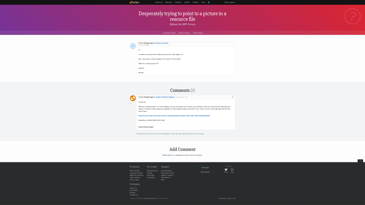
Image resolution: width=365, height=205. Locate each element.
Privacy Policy (222, 198)
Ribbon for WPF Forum (182, 24)
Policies (132, 193)
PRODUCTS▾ (158, 2)
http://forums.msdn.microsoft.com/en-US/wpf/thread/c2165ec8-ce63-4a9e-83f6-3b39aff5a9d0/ (174, 116)
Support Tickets (167, 175)
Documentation (166, 171)
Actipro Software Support (165, 97)
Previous (170, 33)
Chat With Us (166, 177)
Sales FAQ (150, 175)
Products (134, 166)
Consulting (151, 177)
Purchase (152, 166)
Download (205, 168)
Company (135, 184)
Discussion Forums (167, 173)
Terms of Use (231, 198)
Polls (162, 180)
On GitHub (134, 190)
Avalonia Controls (136, 173)
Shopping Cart (152, 171)
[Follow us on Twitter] (209, 2)
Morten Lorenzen (162, 43)
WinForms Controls (136, 175)
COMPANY (196, 2)
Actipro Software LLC (150, 198)
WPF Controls (135, 171)
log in (170, 155)
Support (165, 166)
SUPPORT (187, 2)
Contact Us (134, 195)
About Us (133, 188)
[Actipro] (134, 2)
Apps (137, 180)
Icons (132, 180)
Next (198, 33)
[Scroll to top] (360, 160)
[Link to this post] (232, 97)
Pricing (149, 173)
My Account (205, 172)
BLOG (203, 2)
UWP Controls (135, 177)
